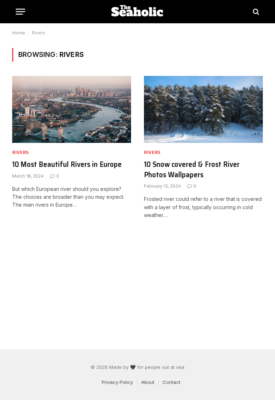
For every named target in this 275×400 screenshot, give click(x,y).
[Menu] (20, 12)
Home (18, 32)
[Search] (255, 12)
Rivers (20, 152)
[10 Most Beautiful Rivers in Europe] (71, 109)
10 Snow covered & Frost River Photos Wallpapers (192, 169)
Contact (171, 382)
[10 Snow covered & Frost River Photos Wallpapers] (203, 109)
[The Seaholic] (137, 12)
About (147, 382)
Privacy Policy (117, 382)
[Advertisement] (137, 284)
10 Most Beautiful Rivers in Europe (67, 164)
